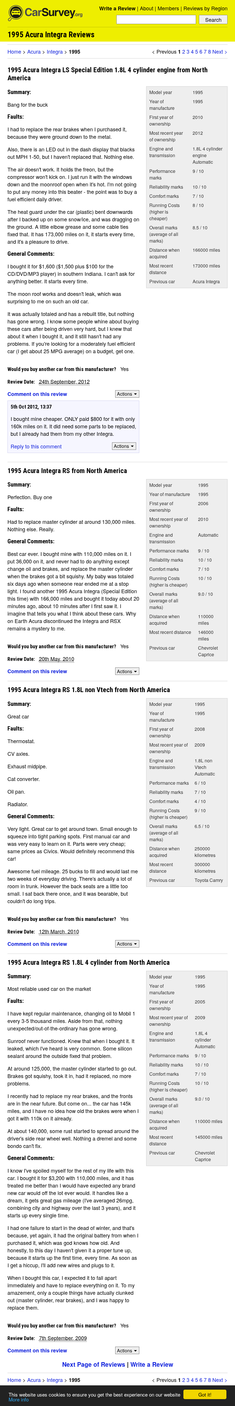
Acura (34, 51)
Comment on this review (37, 394)
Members (168, 8)
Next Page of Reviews (93, 1364)
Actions (124, 393)
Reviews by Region (205, 8)
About (146, 8)
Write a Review (117, 8)
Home (14, 51)
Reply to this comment (36, 446)
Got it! (204, 1394)
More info (19, 1399)
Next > (220, 51)
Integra (55, 51)
